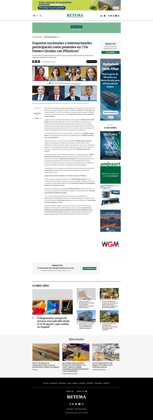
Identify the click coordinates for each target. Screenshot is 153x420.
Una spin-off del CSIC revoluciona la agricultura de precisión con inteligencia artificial (110, 327)
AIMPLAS (58, 198)
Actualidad (37, 37)
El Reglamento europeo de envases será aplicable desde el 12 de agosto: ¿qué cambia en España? (53, 322)
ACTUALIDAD (53, 383)
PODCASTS (82, 383)
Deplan (35, 369)
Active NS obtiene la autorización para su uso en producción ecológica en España (45, 365)
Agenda (75, 383)
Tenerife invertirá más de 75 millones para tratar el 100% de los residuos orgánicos (86, 326)
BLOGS (69, 383)
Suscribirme (110, 52)
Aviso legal (70, 409)
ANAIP (37, 118)
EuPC (66, 110)
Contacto (106, 383)
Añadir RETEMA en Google (49, 61)
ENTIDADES (90, 383)
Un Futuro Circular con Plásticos (64, 108)
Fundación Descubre (69, 373)
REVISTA (45, 383)
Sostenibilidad (50, 37)
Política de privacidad (80, 409)
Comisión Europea (99, 369)
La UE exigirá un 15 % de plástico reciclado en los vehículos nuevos (102, 365)
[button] (33, 61)
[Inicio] (75, 15)
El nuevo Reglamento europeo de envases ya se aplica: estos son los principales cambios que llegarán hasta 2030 (110, 304)
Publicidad (98, 383)
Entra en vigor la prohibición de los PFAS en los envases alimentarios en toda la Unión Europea (86, 304)
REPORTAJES (62, 383)
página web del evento (51, 214)
